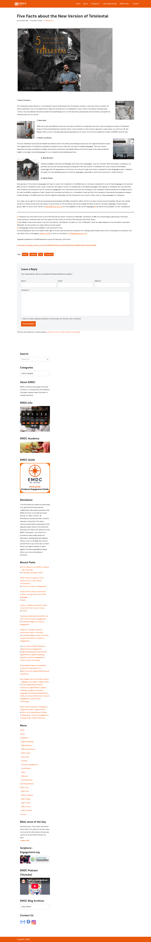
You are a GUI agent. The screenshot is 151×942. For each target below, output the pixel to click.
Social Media (25, 768)
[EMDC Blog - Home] (20, 4)
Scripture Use (25, 660)
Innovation (39, 690)
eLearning (25, 572)
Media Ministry (42, 693)
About (85, 4)
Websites (24, 776)
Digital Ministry (25, 655)
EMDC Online (26, 753)
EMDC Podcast (26, 810)
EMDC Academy (27, 795)
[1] (17, 217)
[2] (18, 222)
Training (23, 718)
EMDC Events (26, 807)
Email (60, 281)
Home (78, 4)
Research (23, 657)
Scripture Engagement (36, 657)
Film (52, 21)
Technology (35, 660)
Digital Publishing (38, 655)
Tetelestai (49, 254)
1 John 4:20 (24, 840)
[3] (95, 207)
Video (29, 718)
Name (24, 281)
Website (98, 281)
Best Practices (42, 635)
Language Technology (28, 693)
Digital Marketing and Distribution (34, 652)
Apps (24, 600)
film (40, 254)
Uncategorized (26, 780)
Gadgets (31, 690)
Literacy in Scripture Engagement (34, 586)
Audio (24, 685)
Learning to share (36, 572)
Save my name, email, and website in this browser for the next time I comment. (52, 319)
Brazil (25, 254)
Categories (95, 4)
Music (29, 715)
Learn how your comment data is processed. (63, 332)
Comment (25, 290)
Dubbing (47, 21)
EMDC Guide (25, 799)
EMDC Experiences (28, 749)
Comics (24, 611)
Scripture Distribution (28, 638)
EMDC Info (25, 791)
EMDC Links (124, 4)
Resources (25, 757)
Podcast (24, 761)
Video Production (38, 718)
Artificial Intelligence (29, 622)
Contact (136, 4)
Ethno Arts (26, 712)
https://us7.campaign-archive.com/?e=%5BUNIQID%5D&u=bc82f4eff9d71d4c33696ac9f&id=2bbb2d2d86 (56, 245)
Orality (22, 696)
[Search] (47, 359)
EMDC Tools (25, 803)
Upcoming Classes (110, 4)
